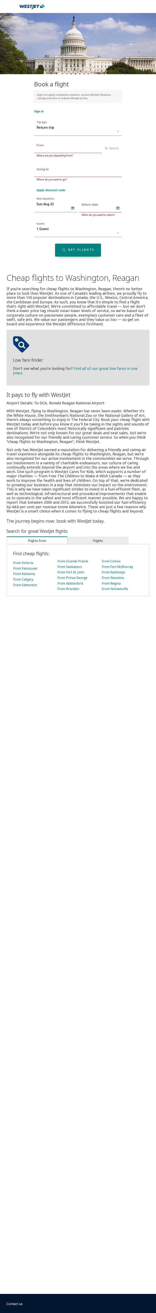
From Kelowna (24, 574)
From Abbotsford (70, 583)
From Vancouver (25, 568)
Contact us (14, 1304)
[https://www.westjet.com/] (32, 9)
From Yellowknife (115, 589)
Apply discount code (51, 190)
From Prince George (72, 577)
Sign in (39, 111)
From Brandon (68, 589)
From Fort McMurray (117, 566)
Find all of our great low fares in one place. (75, 370)
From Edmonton (25, 585)
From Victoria (23, 563)
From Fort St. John (70, 572)
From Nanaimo (113, 577)
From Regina (111, 583)
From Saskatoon (69, 566)
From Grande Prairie (72, 561)
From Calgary (23, 579)
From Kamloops (113, 572)
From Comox (111, 561)
